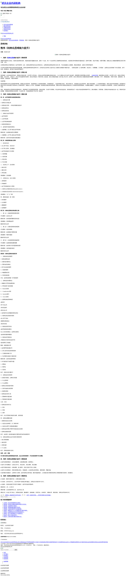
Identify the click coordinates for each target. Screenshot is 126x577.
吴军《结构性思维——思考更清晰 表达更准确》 (39, 495)
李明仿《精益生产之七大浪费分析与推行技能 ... (16, 510)
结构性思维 (95, 75)
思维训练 (21, 40)
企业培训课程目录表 (92, 542)
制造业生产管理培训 (27, 542)
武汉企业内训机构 (8, 24)
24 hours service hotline (11, 536)
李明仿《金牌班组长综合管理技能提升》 (14, 512)
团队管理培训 (7, 26)
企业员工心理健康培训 (70, 542)
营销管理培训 (7, 29)
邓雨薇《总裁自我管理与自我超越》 (13, 509)
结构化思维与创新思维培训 (50, 542)
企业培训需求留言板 (102, 542)
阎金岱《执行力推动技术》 (11, 515)
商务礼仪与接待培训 (81, 542)
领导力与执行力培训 (37, 542)
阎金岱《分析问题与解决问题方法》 (13, 516)
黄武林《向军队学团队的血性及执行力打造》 (15, 504)
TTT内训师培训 (61, 542)
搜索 (16, 549)
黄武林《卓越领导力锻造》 (11, 505)
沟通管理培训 (7, 27)
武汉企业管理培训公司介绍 (15, 542)
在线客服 (6, 561)
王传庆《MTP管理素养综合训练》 (12, 502)
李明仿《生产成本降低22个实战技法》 (13, 513)
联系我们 (6, 30)
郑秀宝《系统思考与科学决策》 (13, 495)
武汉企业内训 (4, 542)
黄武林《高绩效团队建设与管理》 (12, 507)
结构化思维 (11, 57)
